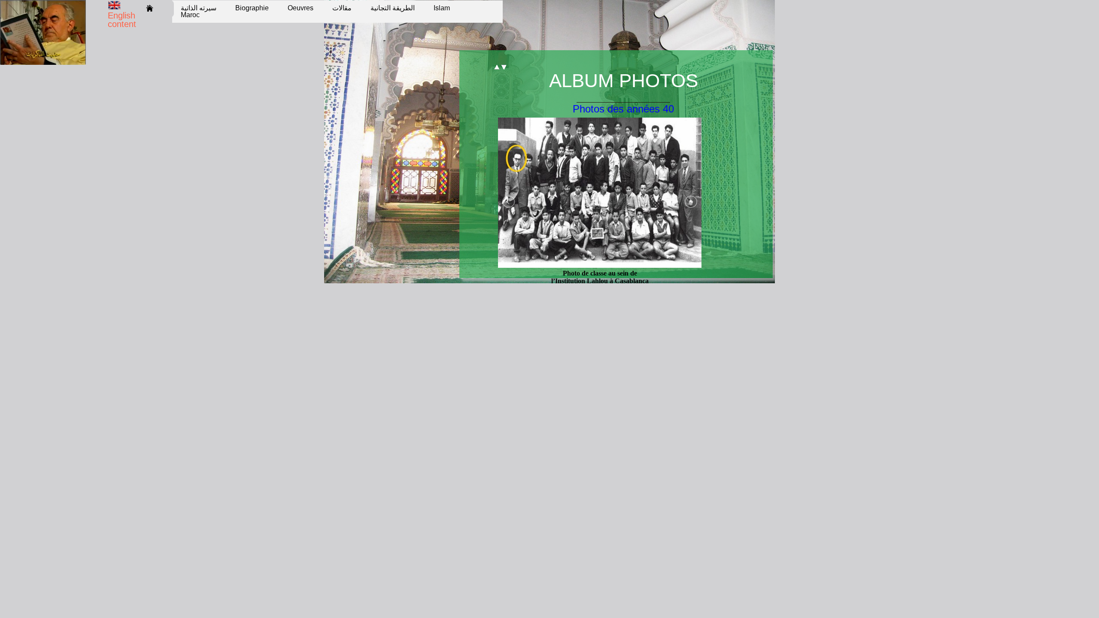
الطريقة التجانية (392, 8)
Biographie (252, 8)
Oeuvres (300, 8)
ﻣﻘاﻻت (342, 8)
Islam (442, 8)
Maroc (190, 14)
